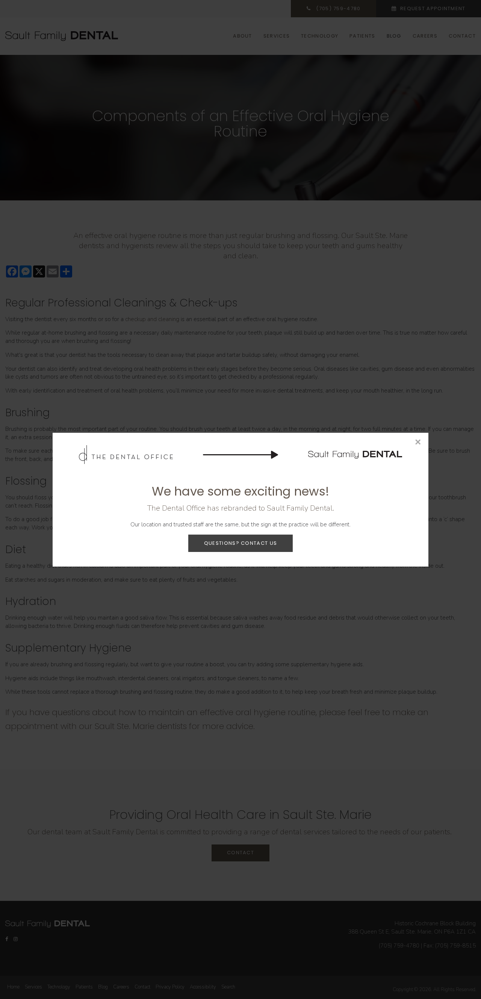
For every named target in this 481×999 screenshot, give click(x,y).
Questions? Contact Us (240, 542)
